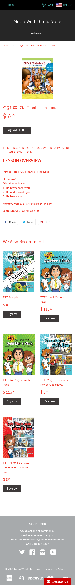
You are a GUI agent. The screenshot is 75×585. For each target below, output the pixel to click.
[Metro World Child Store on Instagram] (43, 553)
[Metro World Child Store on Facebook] (32, 553)
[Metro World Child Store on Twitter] (22, 553)
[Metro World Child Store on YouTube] (53, 553)
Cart (50, 4)
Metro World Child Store (37, 21)
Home (6, 45)
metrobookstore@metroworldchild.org (42, 539)
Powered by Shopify (55, 569)
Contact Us (59, 581)
